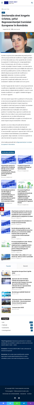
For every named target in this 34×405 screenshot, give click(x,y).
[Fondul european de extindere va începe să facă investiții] (25, 159)
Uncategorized (6, 330)
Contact (29, 394)
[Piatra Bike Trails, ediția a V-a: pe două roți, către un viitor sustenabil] (5, 257)
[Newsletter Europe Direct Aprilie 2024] (6, 274)
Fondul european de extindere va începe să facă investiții (24, 167)
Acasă (4, 9)
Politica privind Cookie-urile (21, 391)
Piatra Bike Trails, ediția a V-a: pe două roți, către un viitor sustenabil (22, 256)
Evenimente (5, 328)
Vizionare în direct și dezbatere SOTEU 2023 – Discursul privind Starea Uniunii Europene (21, 301)
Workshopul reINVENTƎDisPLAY (21, 292)
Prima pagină (9, 391)
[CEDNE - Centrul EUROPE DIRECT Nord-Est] (10, 2)
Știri (8, 9)
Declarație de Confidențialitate (11, 394)
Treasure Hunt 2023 (18, 307)
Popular (8, 266)
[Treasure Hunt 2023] (6, 310)
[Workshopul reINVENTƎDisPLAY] (6, 294)
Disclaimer (23, 394)
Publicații (4, 325)
